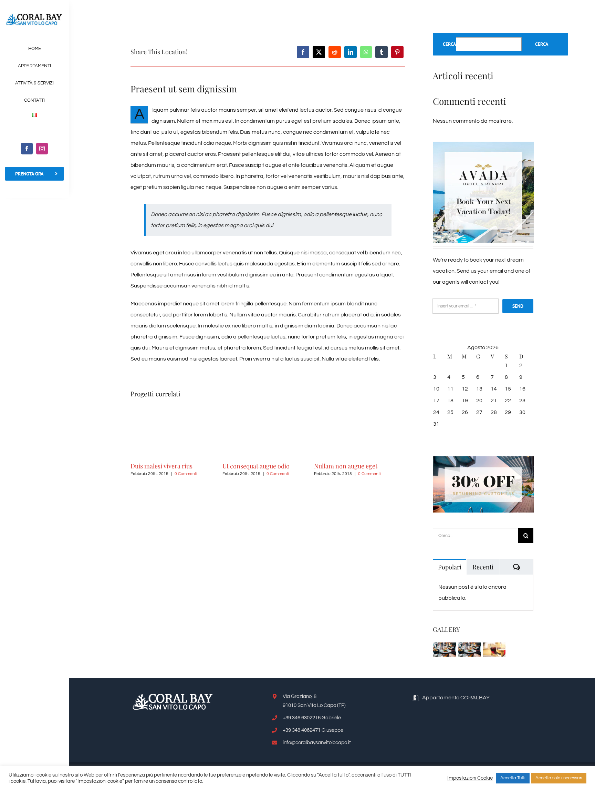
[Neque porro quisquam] (445, 649)
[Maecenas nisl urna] (469, 649)
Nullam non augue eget (305, 466)
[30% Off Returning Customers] (483, 459)
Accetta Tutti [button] (512, 778)
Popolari (449, 567)
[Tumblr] (381, 52)
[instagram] (42, 148)
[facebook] (27, 148)
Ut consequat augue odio (215, 466)
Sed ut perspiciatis (390, 466)
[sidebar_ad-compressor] (483, 144)
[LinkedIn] (350, 52)
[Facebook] (303, 52)
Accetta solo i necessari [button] (558, 778)
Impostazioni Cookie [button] (470, 778)
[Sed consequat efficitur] (494, 649)
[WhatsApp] (366, 52)
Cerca (449, 44)
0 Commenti (145, 474)
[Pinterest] (397, 52)
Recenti (482, 567)
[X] (319, 52)
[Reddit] (335, 52)
